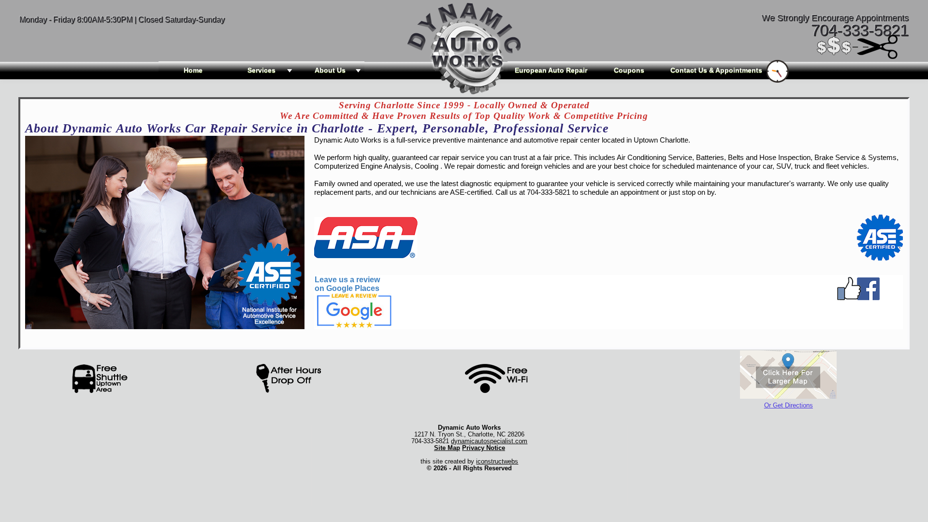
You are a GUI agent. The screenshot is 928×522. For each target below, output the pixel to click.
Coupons (629, 70)
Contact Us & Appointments (716, 70)
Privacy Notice (483, 447)
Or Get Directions (788, 405)
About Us (330, 70)
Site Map (447, 447)
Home (193, 70)
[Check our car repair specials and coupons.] (858, 56)
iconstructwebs (497, 461)
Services (261, 70)
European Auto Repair (551, 70)
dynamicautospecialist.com (489, 441)
